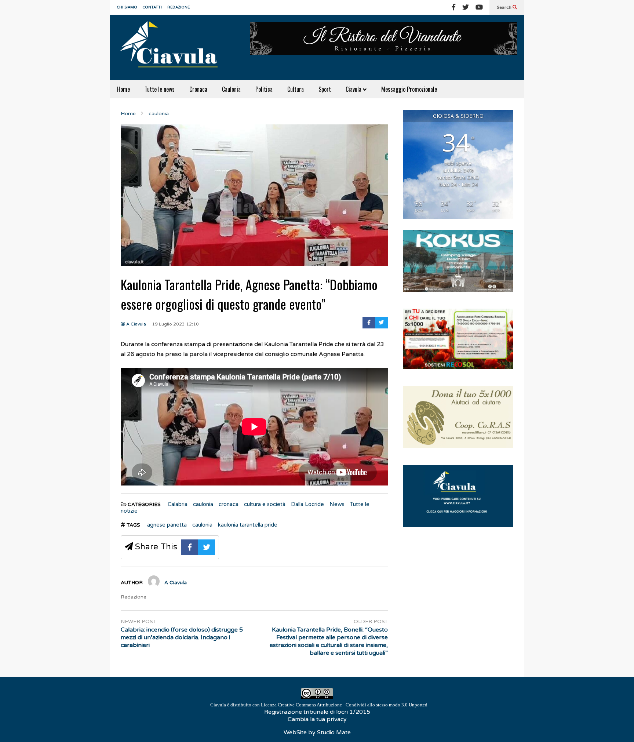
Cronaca (198, 89)
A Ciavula (135, 324)
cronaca (228, 504)
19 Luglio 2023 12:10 (175, 324)
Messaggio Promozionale (409, 89)
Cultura (295, 89)
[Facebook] (454, 7)
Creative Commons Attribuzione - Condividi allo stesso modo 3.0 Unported (352, 705)
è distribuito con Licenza (318, 705)
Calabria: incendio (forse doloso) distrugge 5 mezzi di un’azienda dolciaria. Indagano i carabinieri (182, 637)
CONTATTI (152, 7)
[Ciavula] (172, 47)
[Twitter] (465, 7)
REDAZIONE (178, 7)
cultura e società (264, 504)
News (337, 504)
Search (505, 7)
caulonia (203, 504)
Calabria (177, 504)
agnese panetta (167, 524)
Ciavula (354, 89)
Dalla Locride (307, 504)
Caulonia (231, 89)
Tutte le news (160, 89)
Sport (324, 89)
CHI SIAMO (127, 7)
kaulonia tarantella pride (247, 524)
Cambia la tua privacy (317, 719)
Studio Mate (334, 732)
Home (123, 89)
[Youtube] (479, 7)
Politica (264, 89)
